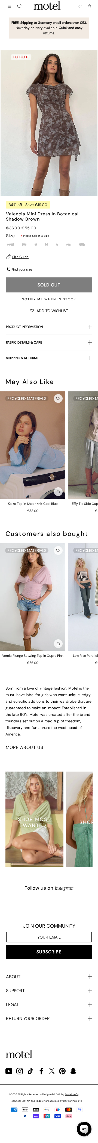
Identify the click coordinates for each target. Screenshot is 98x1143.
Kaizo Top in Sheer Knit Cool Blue (33, 504)
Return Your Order (28, 1018)
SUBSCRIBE (49, 952)
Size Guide (20, 257)
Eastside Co (71, 1094)
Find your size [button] (21, 269)
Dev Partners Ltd (72, 1101)
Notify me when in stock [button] (49, 299)
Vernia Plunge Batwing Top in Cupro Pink (32, 655)
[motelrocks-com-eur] (47, 6)
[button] (49, 310)
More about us (24, 747)
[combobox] (20, 6)
